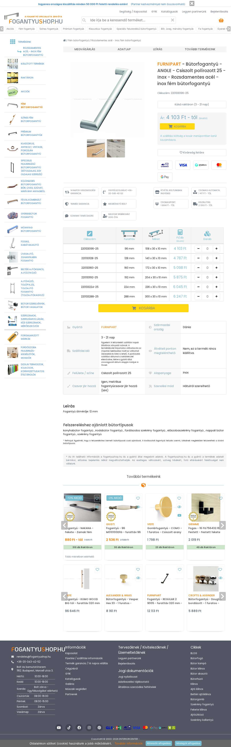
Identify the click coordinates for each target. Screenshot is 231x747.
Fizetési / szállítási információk (84, 658)
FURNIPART (169, 64)
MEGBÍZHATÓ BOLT (117, 203)
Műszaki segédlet (76, 689)
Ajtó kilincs (197, 689)
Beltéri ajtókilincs (201, 694)
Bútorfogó (197, 658)
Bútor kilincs (198, 668)
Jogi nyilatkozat (128, 677)
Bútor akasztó (199, 673)
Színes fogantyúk (49, 28)
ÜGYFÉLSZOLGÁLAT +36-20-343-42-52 (120, 192)
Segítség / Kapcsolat (133, 11)
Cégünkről (71, 668)
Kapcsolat (71, 653)
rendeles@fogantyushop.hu (34, 656)
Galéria (69, 684)
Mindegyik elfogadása (188, 743)
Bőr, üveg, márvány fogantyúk (177, 28)
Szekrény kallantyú (202, 720)
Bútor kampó (198, 663)
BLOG (194, 653)
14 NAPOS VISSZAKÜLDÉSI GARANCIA (82, 192)
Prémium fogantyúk (73, 28)
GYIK (154, 11)
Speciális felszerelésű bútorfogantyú (136, 28)
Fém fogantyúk (27, 28)
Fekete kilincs (199, 709)
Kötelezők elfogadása (159, 743)
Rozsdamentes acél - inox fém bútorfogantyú (116, 40)
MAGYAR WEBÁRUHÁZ (119, 216)
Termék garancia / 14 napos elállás (86, 663)
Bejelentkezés (219, 11)
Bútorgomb (197, 699)
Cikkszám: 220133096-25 (173, 93)
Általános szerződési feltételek (137, 687)
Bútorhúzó (197, 679)
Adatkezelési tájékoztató (133, 682)
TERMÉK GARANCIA (79, 203)
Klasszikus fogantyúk (100, 28)
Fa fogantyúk (205, 28)
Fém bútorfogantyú (79, 40)
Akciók (10, 28)
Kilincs (194, 684)
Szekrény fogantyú (202, 704)
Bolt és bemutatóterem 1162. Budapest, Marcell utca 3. (35, 668)
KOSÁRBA (147, 308)
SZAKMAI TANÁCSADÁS (81, 215)
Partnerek (71, 694)
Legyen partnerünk (194, 11)
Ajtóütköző (197, 714)
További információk (129, 743)
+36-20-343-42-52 (28, 662)
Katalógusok (169, 11)
